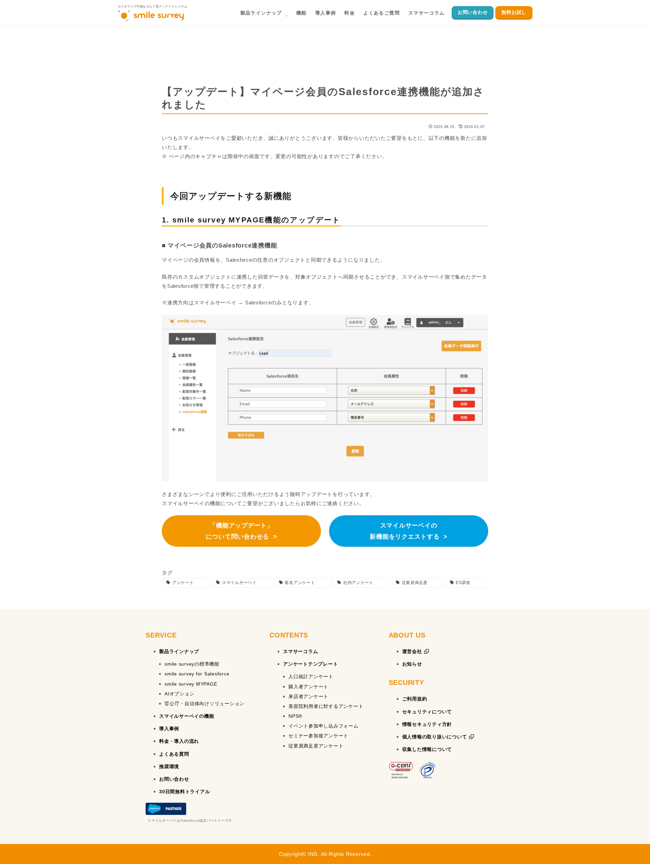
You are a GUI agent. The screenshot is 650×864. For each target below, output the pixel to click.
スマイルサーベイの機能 (186, 716)
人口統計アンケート (310, 676)
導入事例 (325, 13)
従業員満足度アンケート (315, 746)
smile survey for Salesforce (197, 673)
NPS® (295, 716)
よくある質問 (174, 754)
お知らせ (412, 664)
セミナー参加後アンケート (318, 735)
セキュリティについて (427, 711)
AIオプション (179, 693)
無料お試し (513, 12)
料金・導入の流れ (179, 741)
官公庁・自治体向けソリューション (204, 703)
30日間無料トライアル (184, 791)
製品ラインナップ (261, 13)
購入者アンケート (308, 686)
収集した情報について (427, 749)
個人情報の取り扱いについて (435, 736)
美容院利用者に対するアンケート (325, 706)
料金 (349, 13)
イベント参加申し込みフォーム (323, 726)
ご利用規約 (414, 698)
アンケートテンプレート (310, 664)
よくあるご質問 (381, 13)
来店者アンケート (308, 696)
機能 (301, 13)
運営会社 (413, 651)
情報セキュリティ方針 (427, 724)
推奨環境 (169, 766)
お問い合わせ (473, 12)
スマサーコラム (426, 13)
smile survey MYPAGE (191, 684)
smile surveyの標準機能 (192, 664)
